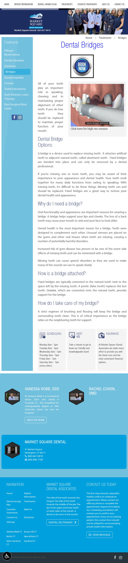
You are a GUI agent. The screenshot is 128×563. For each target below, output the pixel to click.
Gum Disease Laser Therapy (16, 97)
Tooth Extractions (15, 89)
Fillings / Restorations (12, 53)
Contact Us (119, 4)
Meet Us (106, 4)
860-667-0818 (43, 30)
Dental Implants (14, 78)
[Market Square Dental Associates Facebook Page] (14, 117)
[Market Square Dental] (12, 450)
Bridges (11, 72)
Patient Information (23, 4)
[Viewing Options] (7, 555)
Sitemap (10, 521)
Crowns (51, 290)
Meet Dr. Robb (35, 420)
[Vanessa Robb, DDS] (12, 396)
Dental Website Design (17, 557)
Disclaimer (29, 517)
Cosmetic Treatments (87, 4)
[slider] (97, 124)
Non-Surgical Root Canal (15, 106)
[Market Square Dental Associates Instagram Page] (19, 117)
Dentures (10, 66)
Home (6, 4)
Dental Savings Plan (47, 4)
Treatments (67, 4)
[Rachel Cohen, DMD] (76, 396)
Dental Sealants (14, 60)
